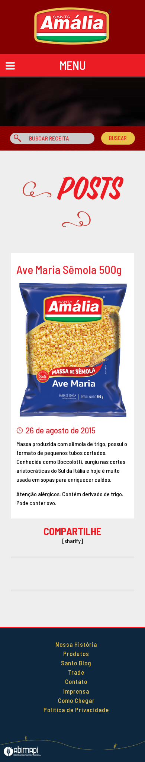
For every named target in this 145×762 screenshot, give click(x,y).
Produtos (76, 653)
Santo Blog (76, 662)
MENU (72, 65)
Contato (76, 681)
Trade (76, 672)
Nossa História (76, 644)
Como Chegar (76, 700)
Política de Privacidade (76, 709)
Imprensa (76, 691)
